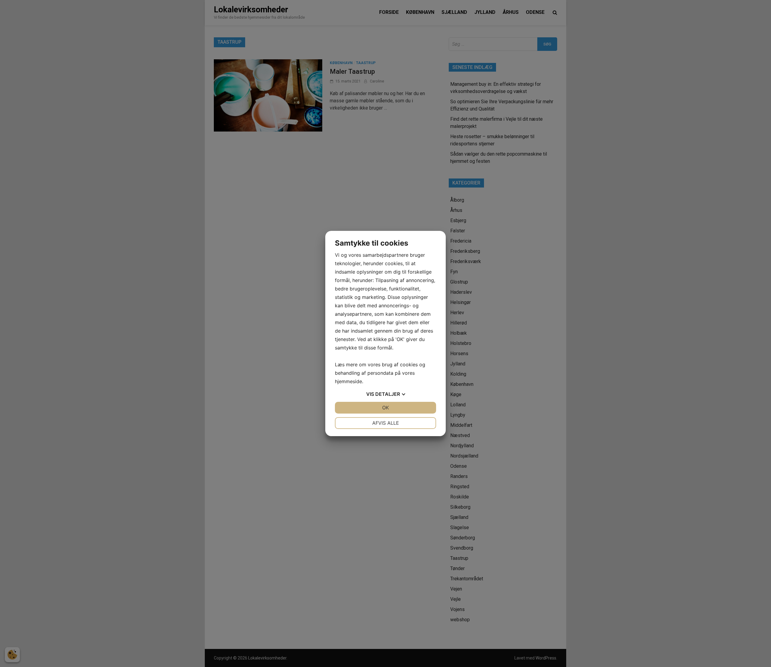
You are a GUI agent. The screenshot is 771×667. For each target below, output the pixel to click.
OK (385, 408)
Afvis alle (385, 423)
